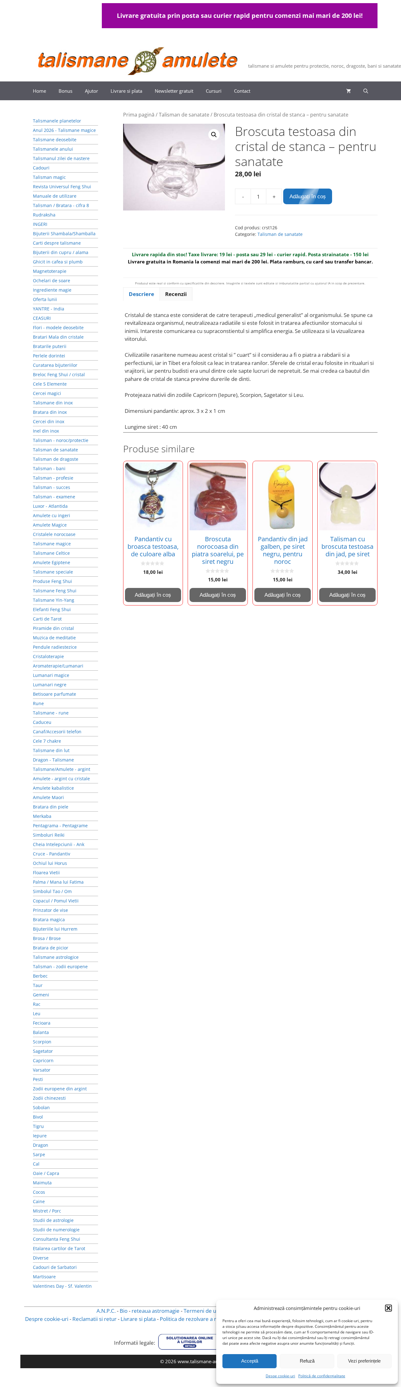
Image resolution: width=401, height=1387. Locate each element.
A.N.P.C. (106, 1310)
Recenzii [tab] (176, 294)
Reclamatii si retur (94, 1318)
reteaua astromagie (156, 1310)
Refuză (307, 1361)
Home (39, 91)
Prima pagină (138, 114)
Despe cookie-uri (280, 1376)
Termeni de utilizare (208, 1310)
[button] (388, 1308)
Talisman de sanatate (184, 114)
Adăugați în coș (307, 197)
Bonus (65, 91)
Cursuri (213, 91)
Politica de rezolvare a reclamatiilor (202, 1318)
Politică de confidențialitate (321, 1376)
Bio (124, 1310)
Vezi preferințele (364, 1361)
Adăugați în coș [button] (153, 595)
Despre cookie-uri (46, 1318)
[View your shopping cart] (348, 90)
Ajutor (91, 91)
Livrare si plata (126, 91)
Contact (242, 91)
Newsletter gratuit (174, 91)
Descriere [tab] (141, 294)
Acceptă (249, 1361)
